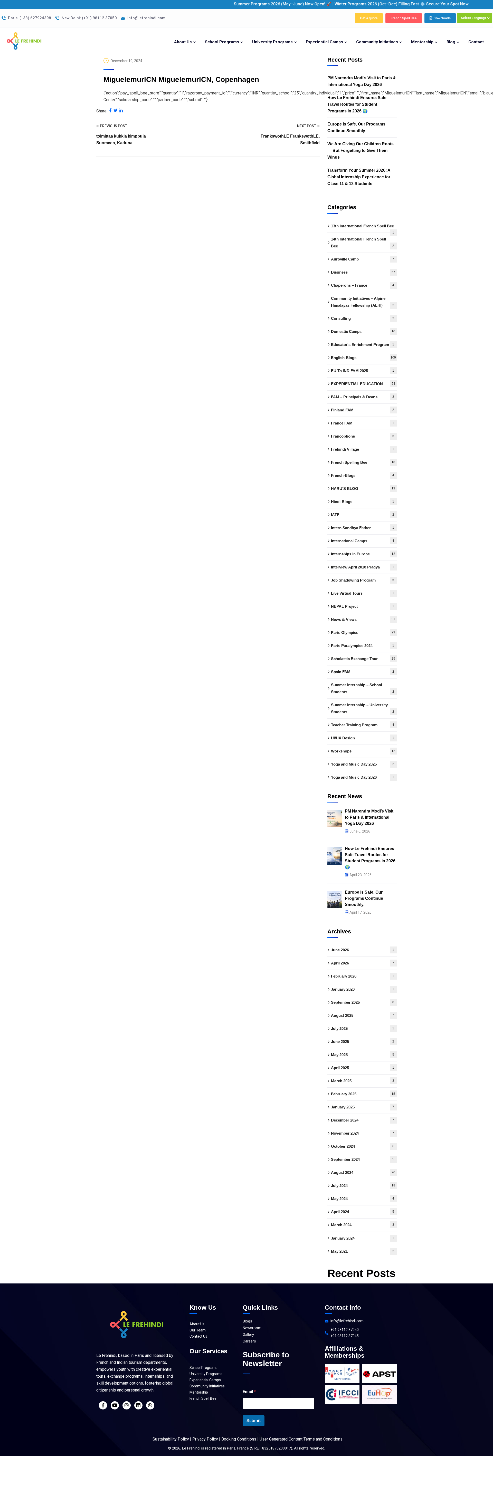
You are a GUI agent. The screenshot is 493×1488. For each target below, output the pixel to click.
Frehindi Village (362, 449)
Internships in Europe (363, 554)
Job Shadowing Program (362, 580)
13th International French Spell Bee (362, 228)
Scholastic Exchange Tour (363, 658)
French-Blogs (362, 475)
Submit (253, 1420)
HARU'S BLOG (363, 488)
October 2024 (362, 1146)
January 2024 (362, 1238)
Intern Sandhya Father (362, 528)
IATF (362, 515)
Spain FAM (362, 672)
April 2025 (362, 1068)
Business (363, 272)
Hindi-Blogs (362, 501)
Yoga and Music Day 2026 (362, 777)
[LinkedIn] (121, 111)
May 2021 (362, 1251)
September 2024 (362, 1159)
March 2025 (362, 1081)
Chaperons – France (362, 285)
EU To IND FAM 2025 (362, 371)
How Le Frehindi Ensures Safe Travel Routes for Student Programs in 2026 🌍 (356, 104)
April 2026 (362, 963)
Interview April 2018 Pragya (362, 567)
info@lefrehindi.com (347, 1321)
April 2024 (362, 1212)
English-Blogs (363, 357)
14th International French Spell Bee (362, 242)
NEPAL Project (362, 606)
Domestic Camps (363, 331)
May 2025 (362, 1055)
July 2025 (362, 1029)
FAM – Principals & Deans (362, 397)
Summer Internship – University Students (362, 708)
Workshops (363, 751)
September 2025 (362, 1002)
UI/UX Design (362, 738)
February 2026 (362, 976)
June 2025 (362, 1042)
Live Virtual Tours (362, 593)
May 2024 (362, 1199)
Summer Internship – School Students (362, 688)
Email (249, 1391)
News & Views (363, 619)
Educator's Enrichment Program (362, 344)
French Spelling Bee (363, 462)
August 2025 (362, 1015)
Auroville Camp (362, 259)
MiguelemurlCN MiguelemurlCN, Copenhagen (181, 79)
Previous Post (113, 126)
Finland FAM (362, 410)
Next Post (306, 126)
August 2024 (363, 1173)
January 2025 (362, 1107)
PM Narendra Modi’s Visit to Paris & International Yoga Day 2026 (361, 81)
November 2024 (362, 1133)
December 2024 (362, 1120)
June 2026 (362, 950)
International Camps (362, 541)
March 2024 (362, 1225)
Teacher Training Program (362, 725)
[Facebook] (110, 111)
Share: (101, 111)
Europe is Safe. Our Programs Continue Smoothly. (356, 127)
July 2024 (363, 1186)
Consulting (362, 318)
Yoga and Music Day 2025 (362, 764)
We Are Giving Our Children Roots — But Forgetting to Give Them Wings (360, 150)
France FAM (362, 423)
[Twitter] (115, 111)
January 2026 (362, 989)
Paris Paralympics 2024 (362, 645)
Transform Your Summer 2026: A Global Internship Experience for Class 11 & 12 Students (358, 177)
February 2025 (363, 1094)
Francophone (362, 436)
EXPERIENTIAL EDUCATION (363, 384)
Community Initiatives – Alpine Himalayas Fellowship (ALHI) (362, 301)
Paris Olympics (363, 632)
